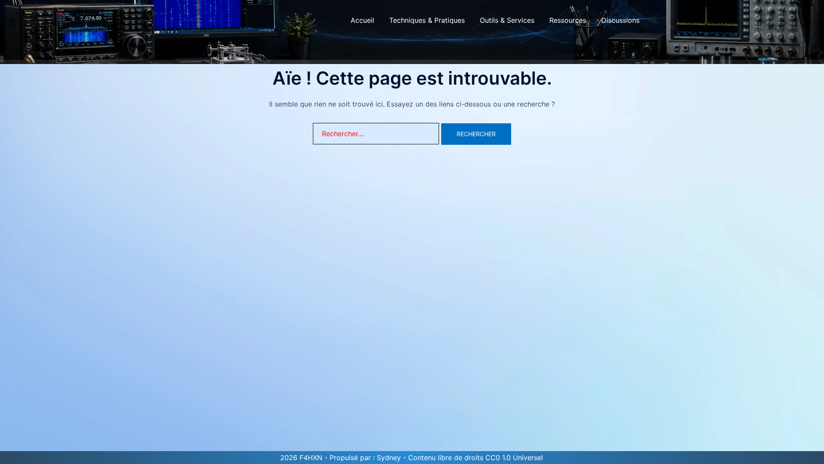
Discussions (620, 20)
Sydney (389, 457)
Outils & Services (507, 20)
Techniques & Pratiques (427, 20)
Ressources (567, 20)
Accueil (362, 20)
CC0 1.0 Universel (514, 457)
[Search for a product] (653, 20)
